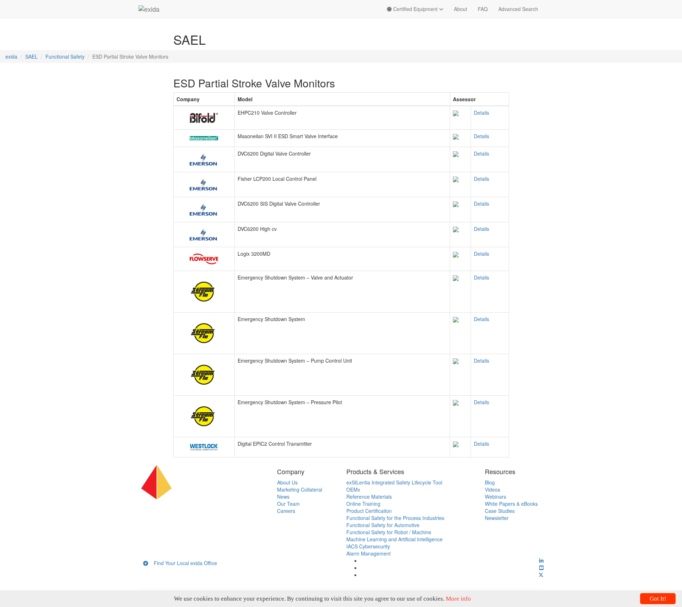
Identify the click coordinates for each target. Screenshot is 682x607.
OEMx (353, 489)
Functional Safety (65, 56)
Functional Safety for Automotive (383, 525)
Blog (490, 482)
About (460, 8)
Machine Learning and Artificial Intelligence (394, 539)
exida (11, 56)
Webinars (495, 496)
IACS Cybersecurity (368, 546)
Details (481, 112)
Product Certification (369, 510)
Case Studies (500, 510)
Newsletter (497, 517)
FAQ (483, 8)
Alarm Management (368, 553)
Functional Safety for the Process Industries (395, 517)
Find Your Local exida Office (182, 563)
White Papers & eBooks (511, 503)
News (283, 496)
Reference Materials (369, 496)
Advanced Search (518, 8)
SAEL (31, 56)
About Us (287, 482)
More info (458, 598)
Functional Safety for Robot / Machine (388, 532)
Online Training (363, 503)
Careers (286, 510)
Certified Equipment (415, 8)
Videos (492, 489)
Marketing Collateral (299, 489)
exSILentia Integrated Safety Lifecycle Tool (394, 482)
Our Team (288, 503)
